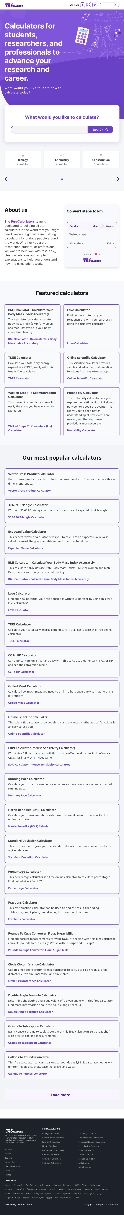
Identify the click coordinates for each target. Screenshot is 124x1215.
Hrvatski (43, 1189)
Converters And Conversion (90, 1137)
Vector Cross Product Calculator (29, 490)
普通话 (49, 1197)
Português (18, 1185)
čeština (26, 1197)
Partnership (10, 1162)
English (8, 1185)
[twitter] (94, 5)
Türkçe (85, 1185)
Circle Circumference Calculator (29, 981)
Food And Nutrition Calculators (91, 1142)
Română (8, 1189)
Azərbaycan (89, 1193)
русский (39, 1185)
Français (57, 1185)
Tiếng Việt (38, 1193)
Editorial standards (13, 1166)
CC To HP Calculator (21, 672)
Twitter (8, 1175)
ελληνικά (9, 1197)
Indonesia (95, 1185)
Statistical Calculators (51, 1163)
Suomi (97, 1189)
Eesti (77, 1197)
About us (9, 1149)
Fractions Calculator (21, 919)
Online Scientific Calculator (85, 378)
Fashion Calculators (87, 1159)
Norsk (105, 1189)
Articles (8, 1153)
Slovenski (76, 1193)
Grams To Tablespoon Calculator (29, 1042)
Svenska (88, 1189)
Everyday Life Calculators (89, 1146)
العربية (48, 1185)
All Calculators (84, 1167)
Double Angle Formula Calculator (30, 1012)
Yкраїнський (66, 1197)
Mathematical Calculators (53, 1150)
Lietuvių (52, 1189)
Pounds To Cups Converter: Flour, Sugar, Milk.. (38, 950)
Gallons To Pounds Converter (27, 1073)
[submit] (115, 5)
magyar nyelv (38, 1197)
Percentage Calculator (23, 888)
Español (29, 1185)
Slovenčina (19, 1189)
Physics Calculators (50, 1154)
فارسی (100, 1193)
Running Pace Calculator (24, 795)
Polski (28, 1193)
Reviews (8, 1158)
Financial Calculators (51, 1142)
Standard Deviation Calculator (28, 857)
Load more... (62, 1094)
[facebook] (82, 4)
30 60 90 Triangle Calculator (26, 517)
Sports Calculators (86, 1154)
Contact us (9, 1170)
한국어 (48, 1193)
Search (98, 129)
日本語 (76, 1185)
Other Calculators (86, 1150)
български (32, 1189)
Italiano (62, 1189)
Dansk (7, 1193)
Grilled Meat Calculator (23, 702)
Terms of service (24, 1204)
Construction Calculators (53, 1137)
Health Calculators (50, 1146)
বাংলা (56, 1197)
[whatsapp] (88, 4)
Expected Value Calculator (25, 548)
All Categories (84, 1163)
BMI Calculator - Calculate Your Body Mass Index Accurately (48, 579)
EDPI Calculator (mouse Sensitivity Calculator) (39, 764)
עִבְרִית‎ (17, 1197)
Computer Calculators (51, 1159)
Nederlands (18, 1193)
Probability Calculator (81, 430)
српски (66, 1193)
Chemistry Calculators (88, 1133)
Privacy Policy (10, 1204)
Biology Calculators (50, 1133)
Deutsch (67, 1185)
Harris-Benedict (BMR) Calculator (30, 826)
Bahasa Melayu (75, 1189)
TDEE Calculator (19, 378)
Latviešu (57, 1193)
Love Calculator (77, 343)
